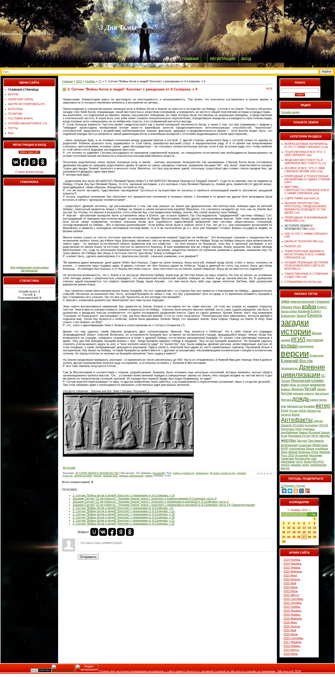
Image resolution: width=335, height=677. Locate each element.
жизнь (323, 399)
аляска (318, 420)
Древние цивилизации (131, 475)
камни (314, 399)
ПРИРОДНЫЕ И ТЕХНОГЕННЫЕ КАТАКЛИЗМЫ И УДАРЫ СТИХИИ (307, 178)
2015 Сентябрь (293, 598)
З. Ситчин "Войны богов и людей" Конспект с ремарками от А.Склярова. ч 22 (123, 523)
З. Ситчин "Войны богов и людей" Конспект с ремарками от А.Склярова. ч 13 (123, 514)
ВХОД (246, 59)
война (309, 306)
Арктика (286, 399)
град (298, 429)
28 (309, 536)
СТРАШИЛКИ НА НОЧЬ (300, 281)
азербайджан (289, 432)
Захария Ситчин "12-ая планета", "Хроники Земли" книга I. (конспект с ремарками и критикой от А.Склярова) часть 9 (150, 501)
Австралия (314, 340)
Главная (67, 81)
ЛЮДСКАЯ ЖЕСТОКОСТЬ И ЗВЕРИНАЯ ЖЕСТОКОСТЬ (303, 161)
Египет (322, 307)
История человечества (222, 473)
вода (295, 414)
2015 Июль (290, 591)
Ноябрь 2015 (299, 510)
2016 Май (289, 630)
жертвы (288, 440)
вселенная (289, 445)
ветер (323, 405)
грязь (302, 410)
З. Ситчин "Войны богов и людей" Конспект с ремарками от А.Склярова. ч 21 (123, 520)
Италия (298, 425)
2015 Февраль (292, 571)
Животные (320, 445)
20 (304, 532)
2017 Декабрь (292, 642)
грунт (299, 461)
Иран (297, 307)
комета (309, 393)
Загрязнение (318, 464)
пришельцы (202, 473)
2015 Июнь (290, 587)
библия (293, 452)
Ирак (292, 384)
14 (309, 527)
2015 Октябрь (292, 602)
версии (97, 475)
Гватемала (316, 441)
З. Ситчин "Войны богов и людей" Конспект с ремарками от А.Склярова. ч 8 (122, 507)
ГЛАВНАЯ (190, 59)
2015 (79, 81)
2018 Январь (291, 645)
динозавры (288, 461)
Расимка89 (159, 473)
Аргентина (287, 429)
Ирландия (315, 455)
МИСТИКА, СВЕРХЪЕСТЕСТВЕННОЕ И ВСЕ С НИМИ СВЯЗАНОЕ (306, 190)
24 (288, 536)
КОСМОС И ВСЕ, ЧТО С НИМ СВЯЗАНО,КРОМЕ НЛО (304, 170)
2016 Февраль (292, 618)
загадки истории (83, 475)
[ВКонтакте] (284, 491)
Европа (314, 315)
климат (317, 380)
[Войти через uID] (94, 532)
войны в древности (183, 473)
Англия (286, 393)
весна (285, 468)
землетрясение (302, 301)
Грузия (293, 410)
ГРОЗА (323, 425)
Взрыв (310, 448)
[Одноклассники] (295, 491)
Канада (286, 425)
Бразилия (288, 316)
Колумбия (311, 425)
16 (283, 532)
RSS (249, 1)
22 (314, 532)
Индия (317, 333)
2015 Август (291, 594)
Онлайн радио (290, 112)
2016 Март (290, 622)
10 (288, 527)
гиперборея (306, 346)
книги (305, 464)
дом (283, 406)
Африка (286, 307)
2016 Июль (290, 634)
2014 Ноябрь (291, 559)
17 (288, 532)
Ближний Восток (297, 361)
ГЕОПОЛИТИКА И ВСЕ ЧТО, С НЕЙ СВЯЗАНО (305, 153)
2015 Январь (291, 567)
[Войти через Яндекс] (34, 162)
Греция (285, 380)
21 (309, 532)
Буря (284, 410)
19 (298, 532)
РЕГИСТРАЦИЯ (222, 59)
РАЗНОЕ (290, 246)
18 (293, 532)
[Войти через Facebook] (25, 162)
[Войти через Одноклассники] (43, 162)
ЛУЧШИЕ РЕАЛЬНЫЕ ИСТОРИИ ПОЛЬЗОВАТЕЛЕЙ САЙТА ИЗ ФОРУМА (306, 265)
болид (308, 461)
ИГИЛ (298, 339)
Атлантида (316, 355)
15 (314, 527)
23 (283, 536)
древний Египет (309, 311)
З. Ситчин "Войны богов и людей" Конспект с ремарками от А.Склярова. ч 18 (123, 517)
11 (293, 527)
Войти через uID (29, 152)
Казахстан (314, 410)
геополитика (297, 448)
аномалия (317, 385)
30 (283, 541)
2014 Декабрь (292, 563)
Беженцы (304, 452)
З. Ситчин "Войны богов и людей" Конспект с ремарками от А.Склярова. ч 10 (123, 495)
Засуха (302, 441)
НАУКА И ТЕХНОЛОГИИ (300, 241)
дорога (285, 464)
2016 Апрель (291, 626)
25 (293, 536)
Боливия (309, 406)
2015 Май (289, 583)
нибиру (149, 475)
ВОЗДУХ (318, 461)
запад (321, 389)
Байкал (285, 389)
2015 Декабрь (292, 610)
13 (304, 527)
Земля (301, 316)
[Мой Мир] (301, 491)
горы (314, 452)
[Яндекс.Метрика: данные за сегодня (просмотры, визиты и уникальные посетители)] (63, 668)
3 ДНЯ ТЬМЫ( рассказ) (300, 198)
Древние (297, 389)
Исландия (301, 455)
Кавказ (303, 432)
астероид (303, 384)
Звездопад (322, 393)
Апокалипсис (289, 368)
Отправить (88, 557)
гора (313, 458)
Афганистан (295, 406)
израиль (298, 393)
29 (314, 536)
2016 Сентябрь (293, 638)
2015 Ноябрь (291, 606)
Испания (314, 432)
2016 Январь (291, 614)
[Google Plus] (307, 491)
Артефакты (297, 419)
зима (285, 301)
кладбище (321, 448)
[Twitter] (290, 491)
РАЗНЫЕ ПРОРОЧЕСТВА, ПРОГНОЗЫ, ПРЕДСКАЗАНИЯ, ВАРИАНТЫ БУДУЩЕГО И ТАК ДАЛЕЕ (305, 208)
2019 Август (291, 649)
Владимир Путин (299, 435)
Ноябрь (90, 81)
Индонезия (300, 380)
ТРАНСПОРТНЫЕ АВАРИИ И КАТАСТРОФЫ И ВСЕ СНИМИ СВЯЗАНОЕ (304, 254)
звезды (324, 436)
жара (285, 385)
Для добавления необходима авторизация (29, 269)
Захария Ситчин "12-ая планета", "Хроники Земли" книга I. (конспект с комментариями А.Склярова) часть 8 (144, 498)
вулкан (289, 345)
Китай (310, 389)
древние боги (110, 475)
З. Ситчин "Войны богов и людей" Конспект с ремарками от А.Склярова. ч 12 (123, 511)
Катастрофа (289, 311)
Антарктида (302, 458)
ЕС (323, 376)
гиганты (286, 414)
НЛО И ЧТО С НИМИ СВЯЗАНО (306, 233)
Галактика (304, 445)
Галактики (287, 458)
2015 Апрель (291, 579)
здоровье (309, 429)
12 (298, 527)
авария (285, 340)
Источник (69, 467)
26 (298, 536)
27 (100, 81)
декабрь (296, 464)
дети (314, 436)
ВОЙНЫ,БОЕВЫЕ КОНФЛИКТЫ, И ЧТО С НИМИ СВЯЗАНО (306, 145)
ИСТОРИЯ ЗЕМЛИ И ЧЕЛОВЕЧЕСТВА (97, 473)
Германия (322, 301)
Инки (284, 452)
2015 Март (290, 575)
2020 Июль (290, 653)
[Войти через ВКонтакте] (16, 162)
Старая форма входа (29, 171)
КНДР (284, 448)
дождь (300, 398)
